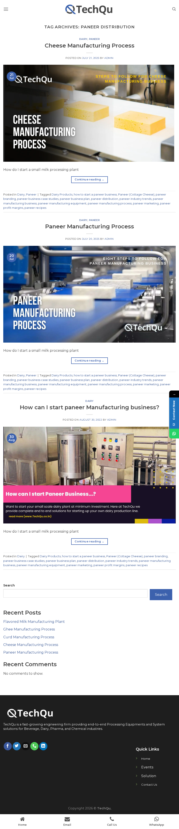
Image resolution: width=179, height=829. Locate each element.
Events (147, 767)
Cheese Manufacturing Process (89, 45)
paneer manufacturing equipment (62, 203)
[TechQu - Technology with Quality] (89, 9)
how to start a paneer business (95, 194)
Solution (148, 776)
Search (9, 585)
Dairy (83, 39)
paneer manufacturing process (110, 203)
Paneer (94, 39)
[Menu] (6, 9)
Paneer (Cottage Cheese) (136, 194)
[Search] (174, 9)
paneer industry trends (135, 198)
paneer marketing (146, 203)
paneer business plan (75, 198)
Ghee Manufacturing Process (29, 629)
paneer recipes (35, 207)
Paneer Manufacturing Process (89, 226)
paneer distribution (104, 198)
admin (109, 57)
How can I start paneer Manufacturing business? (89, 407)
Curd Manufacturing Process (28, 637)
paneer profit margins (108, 565)
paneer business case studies (38, 198)
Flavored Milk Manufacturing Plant (34, 622)
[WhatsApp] (174, 433)
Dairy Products (62, 194)
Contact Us (149, 784)
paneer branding (156, 556)
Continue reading (89, 179)
